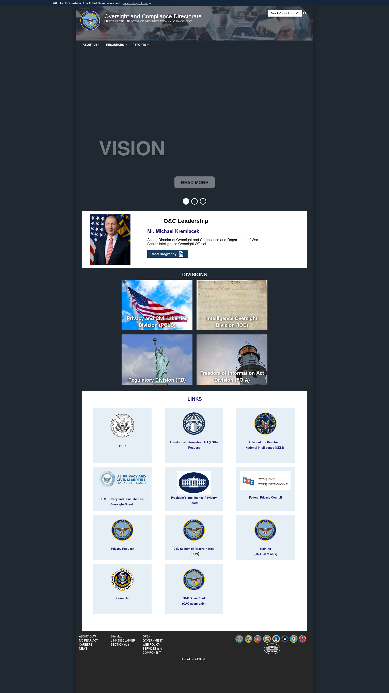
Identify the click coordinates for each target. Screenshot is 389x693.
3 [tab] (203, 202)
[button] (137, 3)
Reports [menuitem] (139, 45)
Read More (194, 182)
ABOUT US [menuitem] (90, 45)
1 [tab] (186, 202)
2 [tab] (194, 202)
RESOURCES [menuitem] (115, 45)
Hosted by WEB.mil (193, 659)
